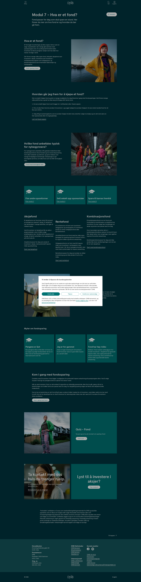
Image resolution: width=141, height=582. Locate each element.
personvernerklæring (48, 302)
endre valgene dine (82, 300)
